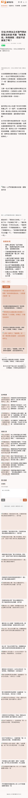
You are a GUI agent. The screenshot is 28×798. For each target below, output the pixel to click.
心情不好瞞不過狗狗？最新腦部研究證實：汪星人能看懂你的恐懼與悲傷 (14, 260)
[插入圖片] (21, 500)
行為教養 (17, 6)
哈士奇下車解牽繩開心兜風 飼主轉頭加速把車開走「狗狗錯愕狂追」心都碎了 (14, 267)
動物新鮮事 (4, 6)
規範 (3, 500)
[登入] (23, 2)
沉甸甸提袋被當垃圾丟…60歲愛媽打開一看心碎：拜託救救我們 (14, 254)
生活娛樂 (23, 6)
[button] (19, 2)
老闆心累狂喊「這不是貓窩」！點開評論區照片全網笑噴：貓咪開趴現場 (14, 247)
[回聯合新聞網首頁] (3, 2)
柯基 (3, 282)
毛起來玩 (11, 6)
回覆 (25, 500)
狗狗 (8, 282)
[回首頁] (7, 2)
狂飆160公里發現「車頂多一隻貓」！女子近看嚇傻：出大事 (14, 274)
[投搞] (21, 2)
